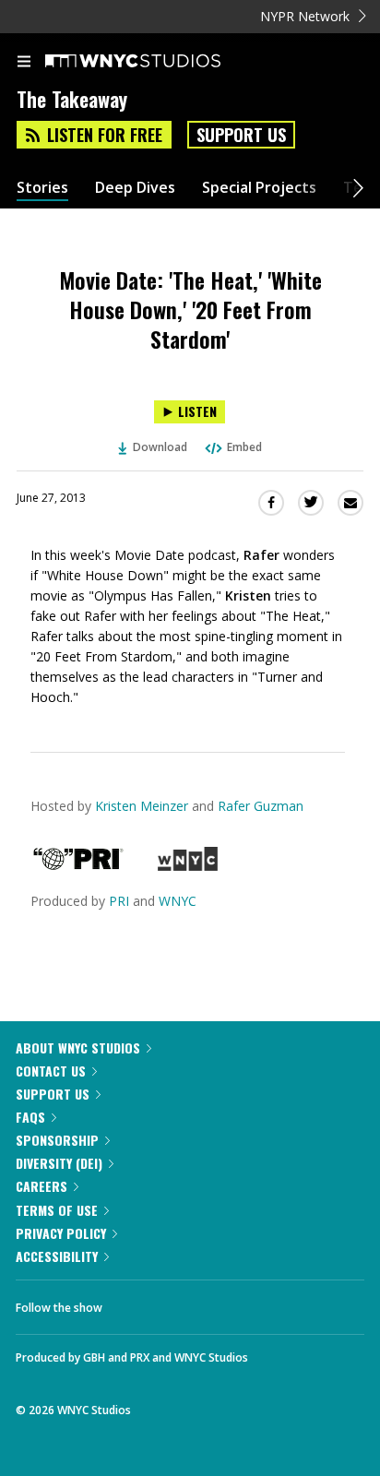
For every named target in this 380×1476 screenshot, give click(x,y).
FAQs (30, 1116)
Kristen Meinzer (141, 806)
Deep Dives (135, 188)
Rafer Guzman (260, 806)
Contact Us (51, 1070)
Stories (42, 188)
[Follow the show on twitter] (185, 1302)
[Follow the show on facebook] (134, 1302)
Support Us (241, 135)
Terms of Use (57, 1210)
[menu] (24, 62)
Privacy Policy (61, 1233)
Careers (41, 1186)
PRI (119, 901)
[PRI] (78, 866)
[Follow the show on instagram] (235, 1302)
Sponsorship (57, 1139)
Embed (244, 447)
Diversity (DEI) (59, 1162)
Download (160, 447)
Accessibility (57, 1256)
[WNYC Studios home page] (156, 62)
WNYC (177, 901)
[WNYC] (188, 866)
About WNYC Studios (78, 1047)
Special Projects (259, 188)
